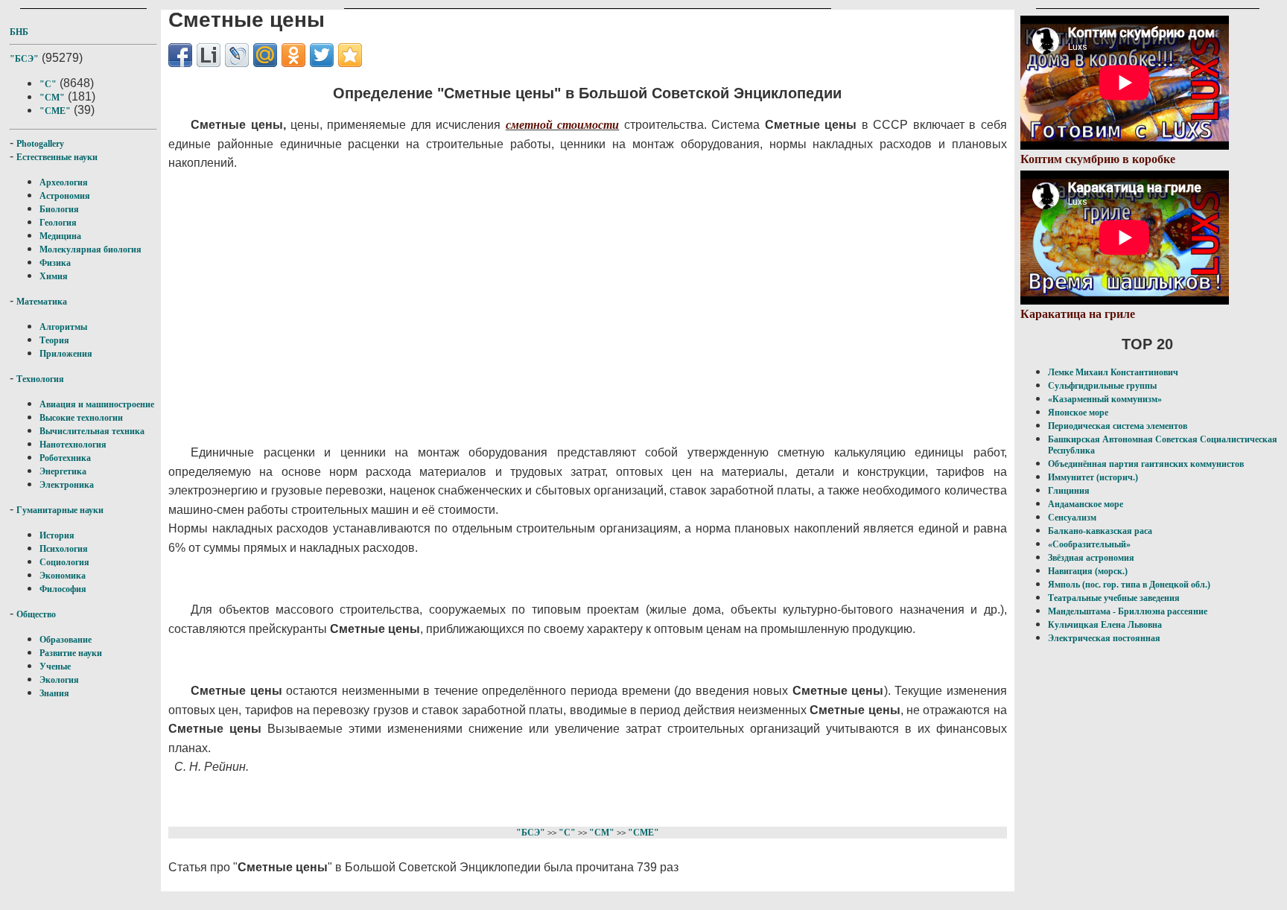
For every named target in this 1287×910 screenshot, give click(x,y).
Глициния (1069, 491)
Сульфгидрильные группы (1102, 386)
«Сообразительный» (1089, 544)
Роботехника (65, 458)
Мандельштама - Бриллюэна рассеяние (1127, 611)
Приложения (65, 354)
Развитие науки (70, 653)
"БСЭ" (24, 59)
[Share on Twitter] (322, 55)
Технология (40, 379)
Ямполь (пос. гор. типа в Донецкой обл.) (1129, 584)
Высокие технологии (81, 418)
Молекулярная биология (90, 249)
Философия (62, 589)
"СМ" (52, 97)
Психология (63, 549)
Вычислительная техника (91, 431)
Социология (64, 562)
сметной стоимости (562, 124)
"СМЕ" (55, 111)
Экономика (62, 575)
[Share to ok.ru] (293, 55)
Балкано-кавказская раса (1100, 531)
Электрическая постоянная (1104, 638)
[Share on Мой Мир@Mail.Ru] (265, 55)
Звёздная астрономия (1091, 558)
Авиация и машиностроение (96, 404)
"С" (48, 84)
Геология (58, 222)
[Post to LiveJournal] (237, 55)
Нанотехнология (73, 444)
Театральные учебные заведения (1114, 598)
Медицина (60, 236)
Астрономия (64, 196)
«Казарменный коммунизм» (1105, 399)
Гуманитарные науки (60, 510)
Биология (59, 209)
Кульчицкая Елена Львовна (1105, 625)
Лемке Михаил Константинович (1113, 372)
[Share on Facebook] (180, 55)
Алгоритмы (63, 327)
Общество (36, 614)
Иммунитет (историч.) (1093, 477)
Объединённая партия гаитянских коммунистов (1146, 464)
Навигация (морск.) (1088, 571)
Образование (65, 639)
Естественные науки (57, 157)
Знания (54, 693)
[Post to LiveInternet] (208, 55)
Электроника (66, 485)
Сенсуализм (1072, 517)
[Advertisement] (530, 308)
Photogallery (40, 144)
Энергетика (62, 471)
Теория (54, 340)
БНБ (19, 32)
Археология (63, 182)
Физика (55, 263)
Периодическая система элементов (1117, 426)
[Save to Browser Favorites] (350, 55)
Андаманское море (1085, 504)
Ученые (55, 666)
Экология (59, 680)
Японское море (1078, 412)
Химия (53, 276)
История (56, 535)
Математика (41, 301)
